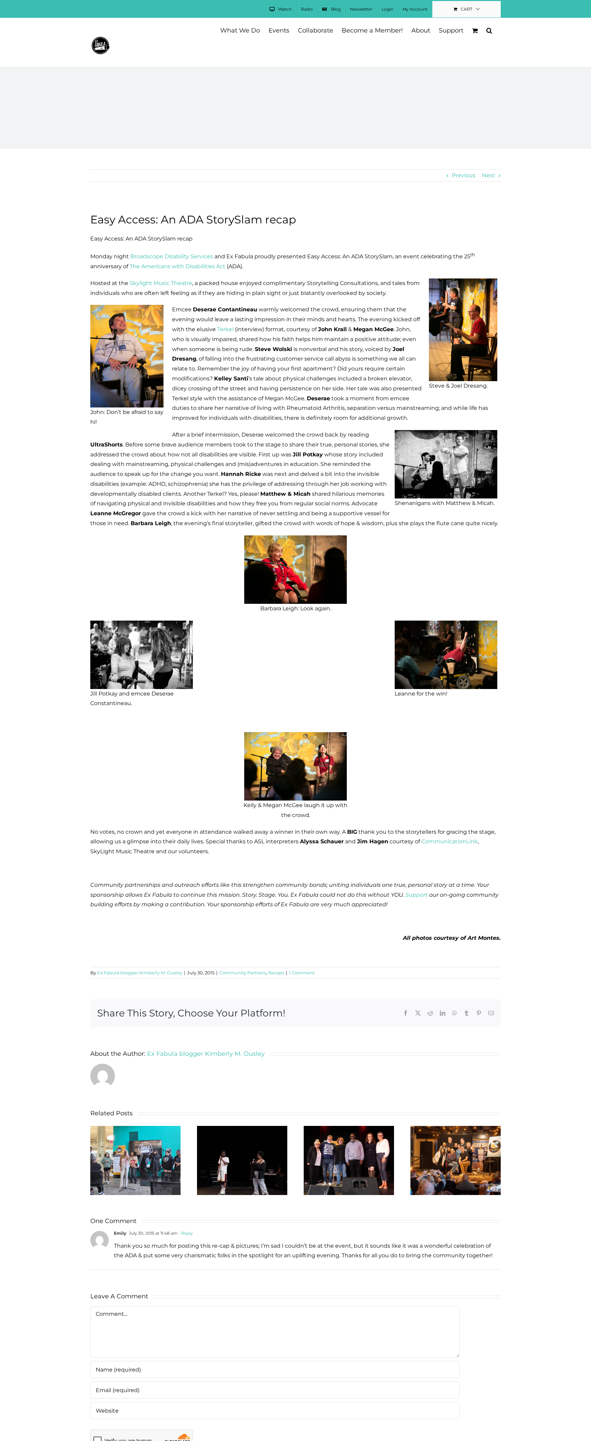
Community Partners (242, 972)
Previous (463, 175)
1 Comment (302, 972)
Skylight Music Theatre (161, 283)
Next (488, 175)
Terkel (225, 329)
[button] (489, 30)
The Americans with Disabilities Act (177, 266)
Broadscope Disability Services (171, 256)
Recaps (276, 972)
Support (416, 895)
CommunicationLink (449, 841)
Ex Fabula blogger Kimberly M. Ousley (139, 972)
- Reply (185, 1233)
